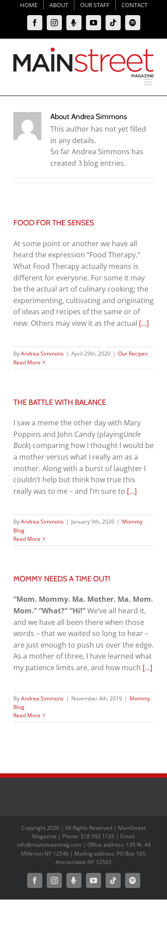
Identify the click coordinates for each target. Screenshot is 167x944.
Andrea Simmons (42, 353)
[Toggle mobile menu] (149, 82)
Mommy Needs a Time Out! (61, 578)
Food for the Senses (53, 222)
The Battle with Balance (59, 402)
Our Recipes (133, 353)
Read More (27, 362)
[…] (144, 323)
